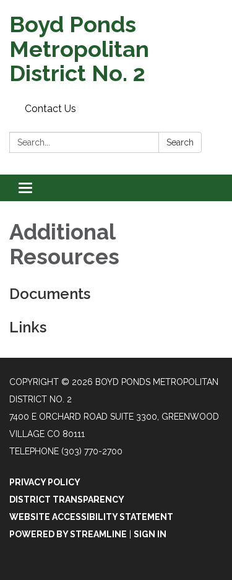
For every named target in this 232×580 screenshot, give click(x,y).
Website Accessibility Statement (91, 517)
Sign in (150, 534)
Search (180, 142)
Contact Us (50, 109)
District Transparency (66, 499)
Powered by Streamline (68, 534)
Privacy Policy (44, 482)
